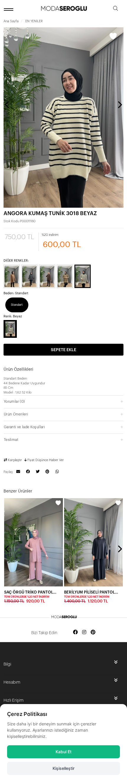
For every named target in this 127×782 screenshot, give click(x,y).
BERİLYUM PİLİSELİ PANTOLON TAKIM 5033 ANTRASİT (91, 592)
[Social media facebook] (75, 632)
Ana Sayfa (11, 21)
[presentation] (7, 104)
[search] (115, 9)
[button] (63, 401)
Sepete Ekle (63, 350)
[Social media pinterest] (93, 632)
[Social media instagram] (84, 632)
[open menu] (9, 9)
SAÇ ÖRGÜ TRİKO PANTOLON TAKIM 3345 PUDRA (31, 592)
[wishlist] (58, 503)
